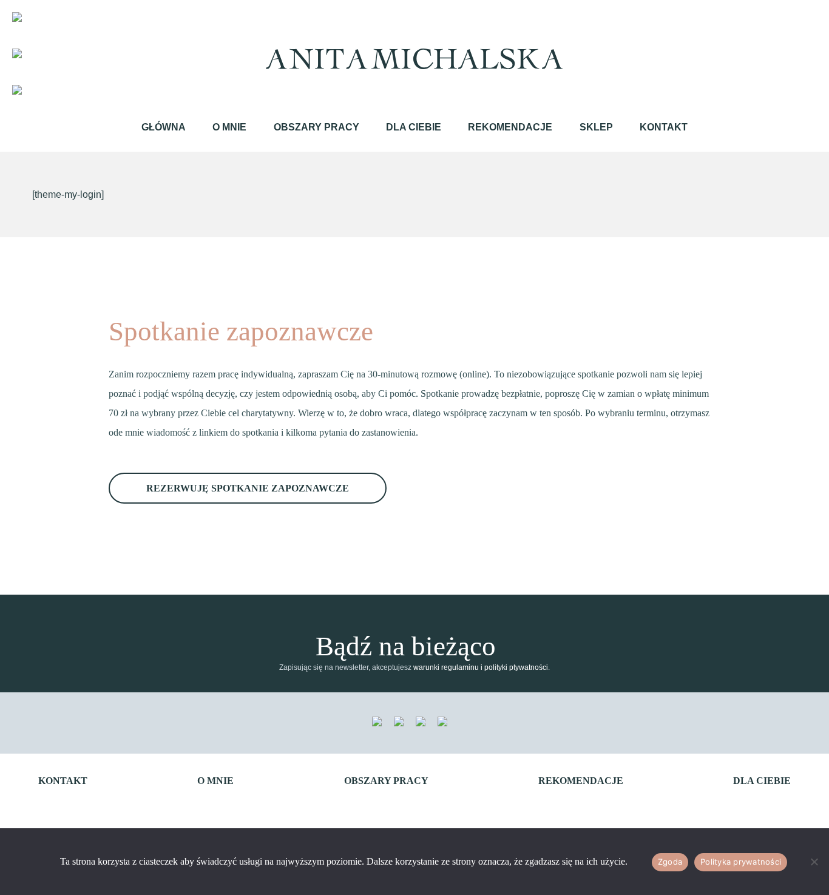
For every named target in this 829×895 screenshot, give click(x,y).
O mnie (229, 127)
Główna (163, 127)
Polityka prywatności (740, 861)
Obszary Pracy (316, 127)
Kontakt (664, 127)
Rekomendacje (510, 127)
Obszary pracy (386, 780)
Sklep (596, 127)
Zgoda (670, 861)
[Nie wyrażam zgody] (814, 862)
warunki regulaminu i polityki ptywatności (480, 667)
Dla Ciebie (413, 127)
